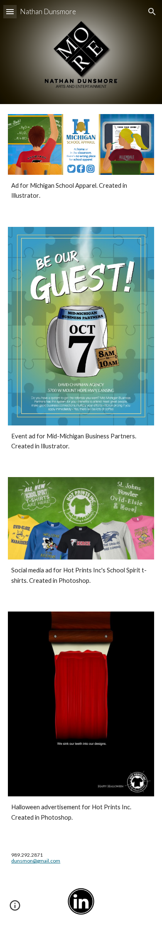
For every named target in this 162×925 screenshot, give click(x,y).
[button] (10, 11)
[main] (81, 191)
